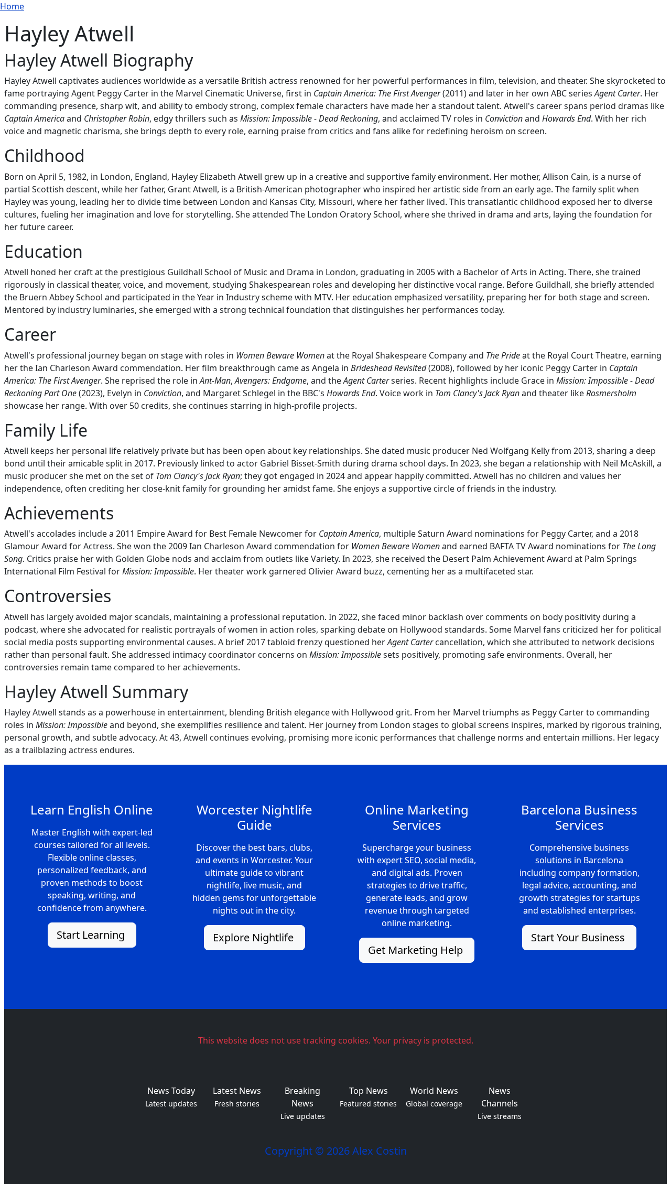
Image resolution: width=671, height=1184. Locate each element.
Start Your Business (579, 937)
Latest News (237, 1090)
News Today (171, 1090)
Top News (368, 1090)
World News (434, 1090)
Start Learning (92, 935)
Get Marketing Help (417, 950)
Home (12, 6)
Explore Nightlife (254, 937)
